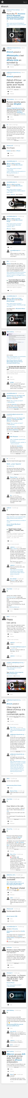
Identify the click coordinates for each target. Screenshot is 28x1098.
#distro (20, 884)
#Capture (21, 395)
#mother (23, 931)
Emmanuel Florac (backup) (13, 9)
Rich (8, 261)
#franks (8, 673)
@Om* (8, 778)
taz (7, 458)
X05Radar (17, 319)
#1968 (15, 916)
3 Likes (11, 377)
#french (9, 15)
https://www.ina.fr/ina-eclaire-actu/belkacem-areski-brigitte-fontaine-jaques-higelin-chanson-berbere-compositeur (17, 572)
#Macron (10, 1054)
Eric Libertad (14, 548)
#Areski (12, 524)
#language (16, 15)
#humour (16, 360)
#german (21, 672)
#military (9, 937)
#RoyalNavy (20, 112)
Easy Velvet (9, 589)
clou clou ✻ (13, 1031)
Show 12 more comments (13, 544)
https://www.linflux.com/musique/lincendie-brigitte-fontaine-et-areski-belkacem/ (16, 517)
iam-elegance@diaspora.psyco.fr (18, 646)
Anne (11, 1044)
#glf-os (8, 883)
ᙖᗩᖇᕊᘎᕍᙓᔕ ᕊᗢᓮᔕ (11, 875)
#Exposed (13, 395)
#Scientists (17, 397)
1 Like (10, 247)
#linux (8, 884)
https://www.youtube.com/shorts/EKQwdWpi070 (16, 25)
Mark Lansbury (10, 99)
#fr (23, 883)
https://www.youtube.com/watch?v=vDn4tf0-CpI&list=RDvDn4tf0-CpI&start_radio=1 (14, 225)
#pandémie (19, 446)
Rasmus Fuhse (14, 477)
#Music (8, 163)
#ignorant (16, 361)
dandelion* (10, 676)
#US (17, 842)
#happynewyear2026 (11, 1024)
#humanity (15, 929)
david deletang (10, 1010)
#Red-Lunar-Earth (16, 163)
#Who (21, 397)
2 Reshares (11, 379)
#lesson (17, 17)
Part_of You (13, 727)
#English (17, 104)
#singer (8, 166)
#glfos (11, 883)
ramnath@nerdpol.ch (12, 161)
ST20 (11, 898)
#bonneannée (20, 1024)
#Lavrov (8, 837)
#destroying (9, 931)
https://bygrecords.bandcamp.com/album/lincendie (16, 521)
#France (13, 194)
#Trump (21, 361)
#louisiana (21, 13)
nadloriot (9, 507)
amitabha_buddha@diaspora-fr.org (15, 662)
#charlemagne (13, 673)
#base (12, 937)
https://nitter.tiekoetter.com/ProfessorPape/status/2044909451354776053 (18, 730)
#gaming (12, 884)
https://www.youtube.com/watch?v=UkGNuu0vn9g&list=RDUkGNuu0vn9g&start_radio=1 (16, 305)
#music (8, 524)
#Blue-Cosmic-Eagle (17, 298)
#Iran (8, 360)
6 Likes (11, 153)
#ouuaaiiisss (18, 19)
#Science (9, 397)
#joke (22, 17)
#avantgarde (10, 525)
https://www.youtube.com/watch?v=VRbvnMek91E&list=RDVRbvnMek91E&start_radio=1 (16, 191)
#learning (10, 17)
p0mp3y (16, 685)
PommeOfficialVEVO (19, 238)
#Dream (23, 308)
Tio (7, 124)
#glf (14, 883)
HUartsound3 (10, 145)
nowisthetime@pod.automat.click (15, 414)
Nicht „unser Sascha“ (14, 464)
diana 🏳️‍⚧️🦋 (13, 1074)
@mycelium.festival (11, 597)
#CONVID (9, 395)
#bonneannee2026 (11, 1025)
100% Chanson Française (20, 204)
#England (19, 111)
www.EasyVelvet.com (14, 607)
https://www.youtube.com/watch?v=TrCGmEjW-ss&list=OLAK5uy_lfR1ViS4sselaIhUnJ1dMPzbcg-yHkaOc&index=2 (16, 171)
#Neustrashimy (18, 108)
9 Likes (11, 541)
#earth (8, 932)
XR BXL (12, 382)
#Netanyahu (13, 55)
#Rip (15, 524)
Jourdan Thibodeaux (19, 35)
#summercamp (10, 785)
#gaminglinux (19, 883)
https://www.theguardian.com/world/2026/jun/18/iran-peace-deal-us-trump (16, 357)
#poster (12, 916)
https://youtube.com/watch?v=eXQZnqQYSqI (15, 401)
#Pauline (9, 165)
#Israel (22, 842)
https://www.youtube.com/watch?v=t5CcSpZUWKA (14, 985)
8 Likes (11, 787)
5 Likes (11, 1028)
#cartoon (9, 150)
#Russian (9, 108)
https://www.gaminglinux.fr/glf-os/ (14, 881)
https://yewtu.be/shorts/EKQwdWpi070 (15, 23)
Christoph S (9, 973)
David (8, 616)
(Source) (18, 676)
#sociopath (9, 363)
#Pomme (9, 229)
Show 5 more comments (12, 724)
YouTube (22, 319)
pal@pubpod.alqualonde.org (14, 48)
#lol (8, 19)
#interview (14, 404)
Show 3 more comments (12, 639)
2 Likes (11, 91)
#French (18, 150)
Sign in (25, 2)
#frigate (13, 108)
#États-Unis (12, 60)
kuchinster (9, 947)
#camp (19, 785)
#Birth (16, 165)
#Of (24, 395)
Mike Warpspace (14, 436)
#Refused (9, 398)
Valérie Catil (11, 466)
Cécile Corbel (18, 996)
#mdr (12, 19)
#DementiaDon (10, 361)
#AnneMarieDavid (11, 299)
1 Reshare (11, 66)
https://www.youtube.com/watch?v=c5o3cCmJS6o (14, 668)
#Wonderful (18, 308)
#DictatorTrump (16, 363)
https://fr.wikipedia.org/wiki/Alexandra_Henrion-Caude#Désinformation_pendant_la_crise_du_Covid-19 (18, 441)
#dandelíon (12, 672)
